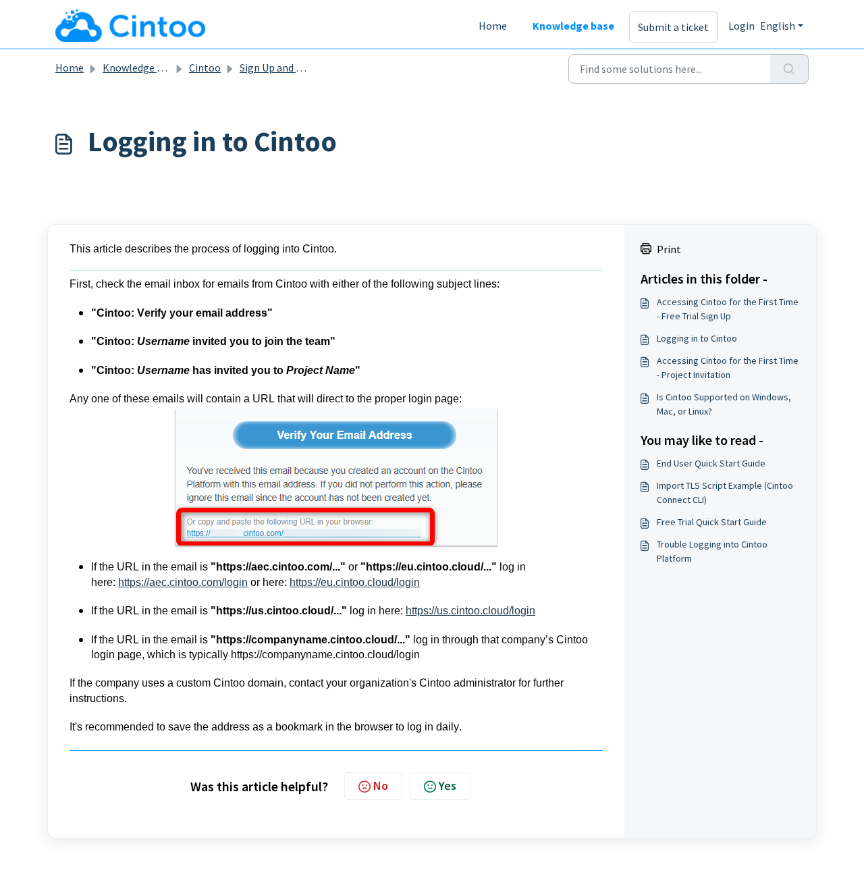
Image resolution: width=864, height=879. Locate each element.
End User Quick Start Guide (711, 463)
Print (669, 249)
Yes (447, 785)
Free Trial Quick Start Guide (712, 522)
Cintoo (205, 67)
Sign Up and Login (281, 67)
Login (741, 25)
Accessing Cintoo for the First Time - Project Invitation (728, 367)
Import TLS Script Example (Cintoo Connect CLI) (725, 492)
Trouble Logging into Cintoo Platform (712, 551)
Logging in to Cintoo (697, 338)
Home (493, 25)
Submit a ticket (673, 27)
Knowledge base (573, 25)
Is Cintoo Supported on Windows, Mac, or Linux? (724, 404)
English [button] (777, 25)
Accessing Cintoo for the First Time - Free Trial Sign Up (728, 309)
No (380, 785)
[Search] (789, 69)
